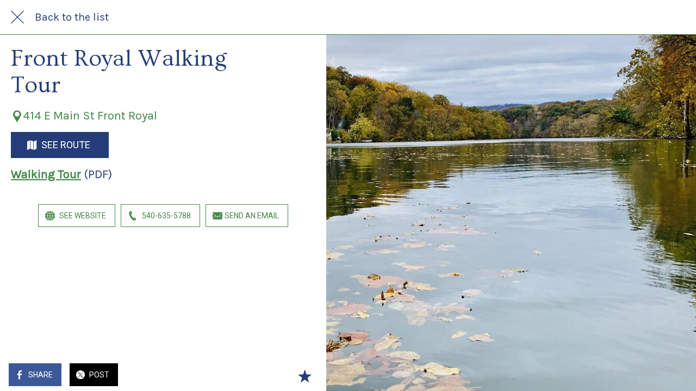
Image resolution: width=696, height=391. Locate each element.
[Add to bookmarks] (304, 376)
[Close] (17, 17)
